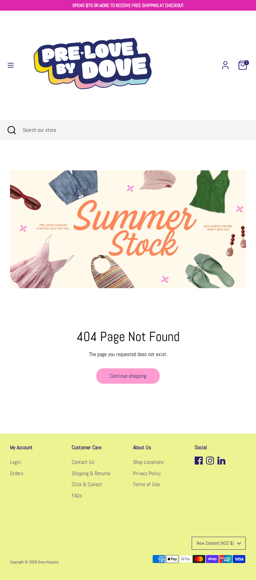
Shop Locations (148, 462)
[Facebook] (199, 461)
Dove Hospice (48, 562)
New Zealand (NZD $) (215, 543)
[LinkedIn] (221, 461)
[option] (128, 229)
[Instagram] (210, 461)
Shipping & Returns (91, 473)
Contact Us (83, 462)
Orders (16, 473)
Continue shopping (128, 375)
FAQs (77, 495)
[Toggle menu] (10, 65)
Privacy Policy (147, 473)
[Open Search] (11, 130)
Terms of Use (146, 484)
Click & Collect (87, 484)
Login (15, 462)
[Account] (225, 62)
